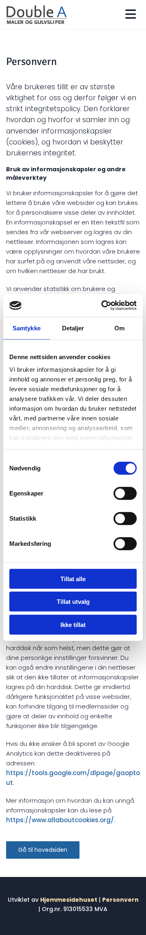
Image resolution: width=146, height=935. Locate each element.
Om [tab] (119, 327)
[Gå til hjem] (36, 14)
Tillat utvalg (73, 601)
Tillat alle (73, 578)
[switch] (125, 493)
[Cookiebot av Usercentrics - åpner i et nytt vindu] (103, 305)
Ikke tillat (73, 624)
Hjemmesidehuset (68, 900)
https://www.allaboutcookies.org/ (60, 820)
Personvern (120, 900)
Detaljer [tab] (73, 327)
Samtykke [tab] (27, 327)
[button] (42, 850)
